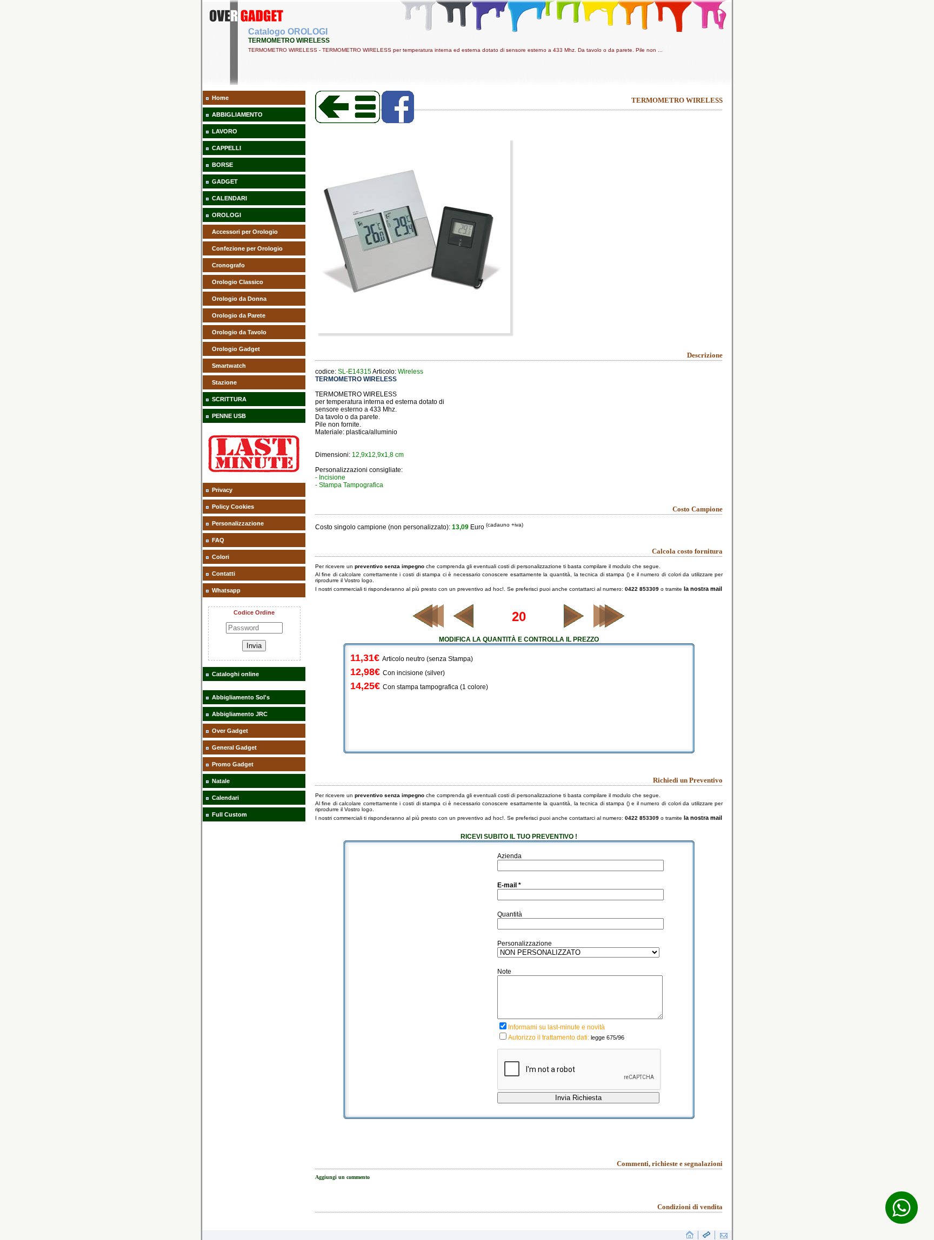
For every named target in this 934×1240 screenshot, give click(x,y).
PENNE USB (229, 416)
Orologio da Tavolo (239, 332)
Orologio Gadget (236, 349)
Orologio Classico (237, 282)
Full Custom (229, 814)
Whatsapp (226, 590)
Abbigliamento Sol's (241, 697)
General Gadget (234, 747)
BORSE (222, 164)
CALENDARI (229, 198)
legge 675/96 (607, 1037)
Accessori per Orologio (245, 231)
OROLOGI (226, 215)
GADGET (225, 181)
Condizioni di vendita (690, 1207)
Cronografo (228, 265)
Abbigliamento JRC (240, 714)
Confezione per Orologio (247, 248)
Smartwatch (229, 365)
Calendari (225, 797)
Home (220, 98)
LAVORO (224, 131)
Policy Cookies (233, 506)
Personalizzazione (238, 523)
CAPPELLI (226, 148)
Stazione (224, 382)
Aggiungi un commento (342, 1177)
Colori (220, 557)
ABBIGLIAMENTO (237, 114)
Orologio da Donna (239, 298)
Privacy (222, 490)
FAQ (218, 540)
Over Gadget (230, 730)
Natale (221, 781)
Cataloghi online (235, 674)
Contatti (223, 573)
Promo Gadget (232, 764)
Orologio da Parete (238, 315)
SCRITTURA (229, 399)
